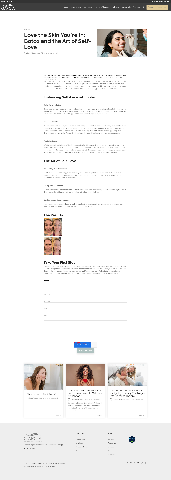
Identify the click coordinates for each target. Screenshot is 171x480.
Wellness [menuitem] (79, 451)
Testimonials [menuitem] (112, 443)
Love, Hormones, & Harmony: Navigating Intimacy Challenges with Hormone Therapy (127, 393)
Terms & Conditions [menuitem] (51, 463)
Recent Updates (164, 1)
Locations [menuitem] (111, 447)
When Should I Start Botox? (41, 394)
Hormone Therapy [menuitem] (82, 447)
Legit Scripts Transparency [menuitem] (36, 463)
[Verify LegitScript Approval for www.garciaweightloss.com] (132, 442)
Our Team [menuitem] (111, 439)
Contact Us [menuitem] (111, 455)
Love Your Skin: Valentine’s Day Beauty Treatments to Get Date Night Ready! (85, 393)
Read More (58, 415)
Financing (136, 7)
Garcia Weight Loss (33, 53)
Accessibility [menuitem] (61, 463)
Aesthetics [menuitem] (79, 443)
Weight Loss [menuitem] (80, 439)
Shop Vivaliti (126, 7)
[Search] (143, 7)
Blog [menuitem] (109, 451)
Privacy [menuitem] (26, 463)
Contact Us (154, 1)
